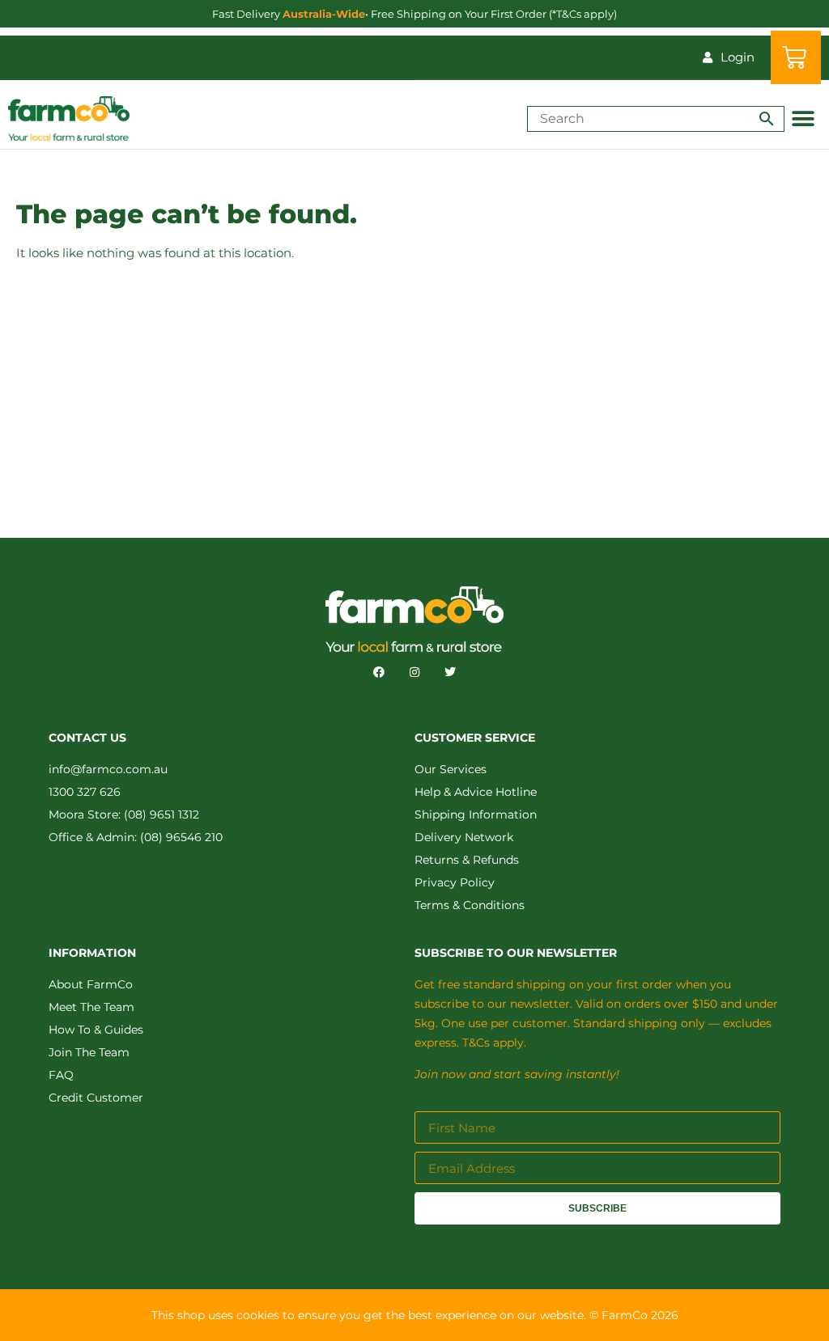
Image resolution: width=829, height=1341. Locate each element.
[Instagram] (414, 672)
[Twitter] (450, 672)
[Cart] (796, 57)
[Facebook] (379, 672)
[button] (802, 118)
